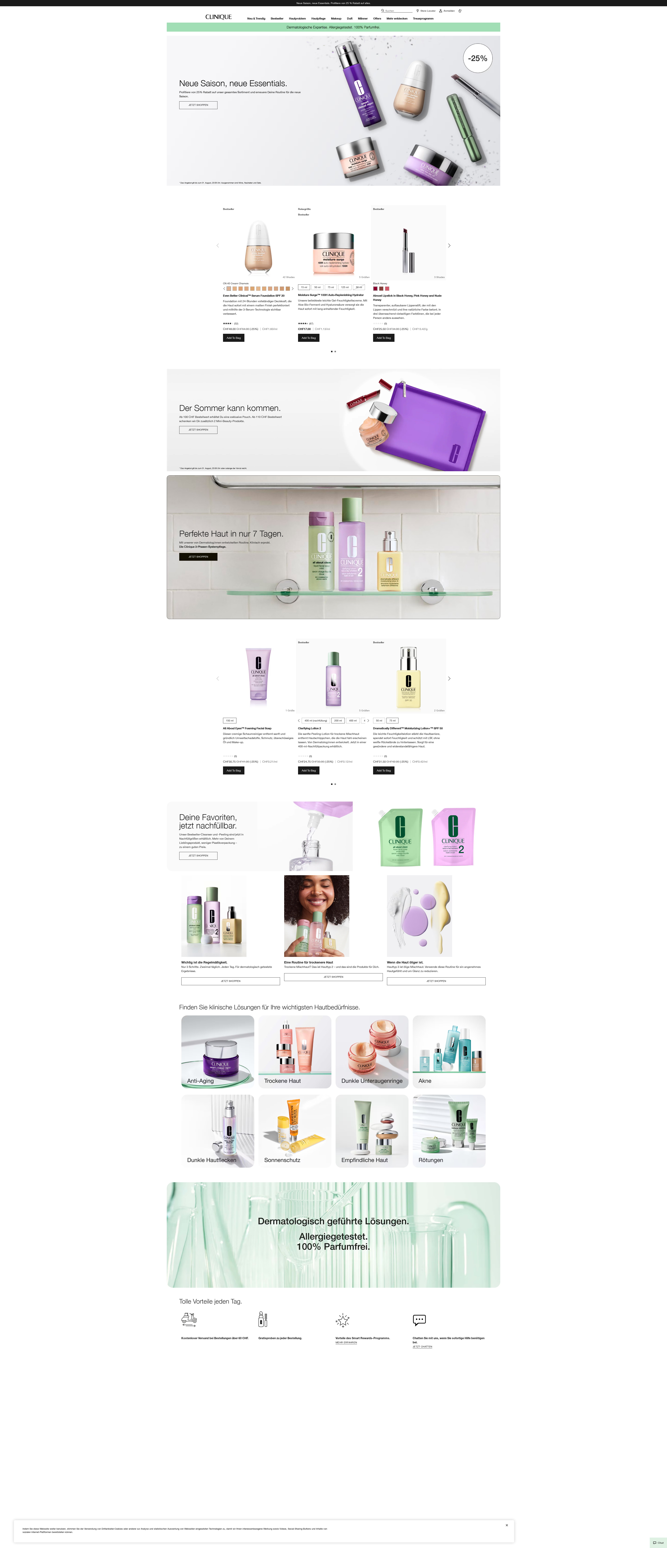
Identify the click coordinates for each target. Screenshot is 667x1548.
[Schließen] (507, 1525)
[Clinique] (219, 17)
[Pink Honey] (387, 288)
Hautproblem (297, 18)
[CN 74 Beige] (282, 288)
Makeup (336, 18)
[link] (217, 1055)
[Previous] (225, 288)
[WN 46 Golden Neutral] (234, 288)
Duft (349, 18)
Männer (363, 18)
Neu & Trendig (256, 18)
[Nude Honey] (381, 288)
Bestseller (277, 18)
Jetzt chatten (422, 1346)
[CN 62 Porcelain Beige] (270, 288)
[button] (658, 1543)
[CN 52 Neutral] (246, 288)
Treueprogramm (423, 18)
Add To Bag (234, 337)
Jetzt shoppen (198, 105)
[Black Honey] (375, 288)
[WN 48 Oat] (240, 288)
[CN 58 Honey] (264, 288)
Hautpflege (318, 18)
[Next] (292, 288)
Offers (377, 18)
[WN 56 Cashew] (258, 288)
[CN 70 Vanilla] (276, 288)
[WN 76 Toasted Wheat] (288, 288)
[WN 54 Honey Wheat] (252, 288)
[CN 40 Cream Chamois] (229, 288)
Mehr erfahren (346, 1342)
